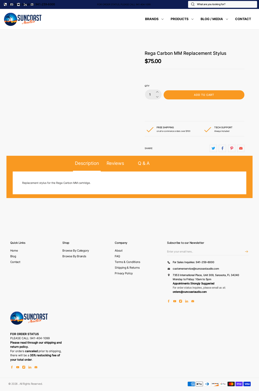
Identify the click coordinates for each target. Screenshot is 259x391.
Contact (243, 19)
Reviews (115, 163)
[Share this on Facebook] (222, 148)
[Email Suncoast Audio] (192, 301)
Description (87, 163)
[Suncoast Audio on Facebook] (168, 301)
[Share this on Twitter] (213, 148)
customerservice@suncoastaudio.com (196, 268)
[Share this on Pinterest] (231, 148)
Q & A (143, 163)
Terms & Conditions (127, 262)
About (118, 250)
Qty (147, 85)
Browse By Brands (74, 256)
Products (179, 19)
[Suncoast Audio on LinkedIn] (186, 301)
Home (14, 250)
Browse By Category (75, 250)
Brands (152, 19)
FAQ (117, 256)
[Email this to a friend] (240, 148)
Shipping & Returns (127, 267)
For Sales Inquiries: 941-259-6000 (31, 4)
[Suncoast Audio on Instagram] (180, 301)
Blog (13, 256)
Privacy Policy (124, 273)
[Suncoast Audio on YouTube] (174, 301)
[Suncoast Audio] (23, 19)
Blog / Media (212, 19)
